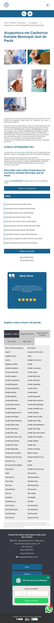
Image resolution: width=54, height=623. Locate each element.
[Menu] (47, 5)
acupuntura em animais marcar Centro (18, 217)
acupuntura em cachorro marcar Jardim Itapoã (20, 221)
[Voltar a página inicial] (6, 5)
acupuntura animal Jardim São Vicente (18, 204)
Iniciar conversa (31, 601)
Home (27, 567)
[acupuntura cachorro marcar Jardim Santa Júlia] (15, 81)
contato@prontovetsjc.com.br (28, 557)
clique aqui (29, 181)
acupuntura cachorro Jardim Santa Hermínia (20, 208)
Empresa (27, 574)
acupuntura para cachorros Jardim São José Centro (22, 226)
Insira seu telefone (31, 589)
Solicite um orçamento (27, 188)
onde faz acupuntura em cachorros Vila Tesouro (21, 243)
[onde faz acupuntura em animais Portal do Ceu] (15, 104)
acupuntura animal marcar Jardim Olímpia (19, 213)
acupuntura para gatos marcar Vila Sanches (20, 230)
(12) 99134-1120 (28, 260)
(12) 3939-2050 (17, 181)
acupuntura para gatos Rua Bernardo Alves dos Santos (23, 239)
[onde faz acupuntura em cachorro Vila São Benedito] (39, 57)
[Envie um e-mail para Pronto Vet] (30, 13)
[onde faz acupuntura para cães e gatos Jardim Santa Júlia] (39, 81)
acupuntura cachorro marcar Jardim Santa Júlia (21, 234)
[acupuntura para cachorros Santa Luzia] (15, 57)
